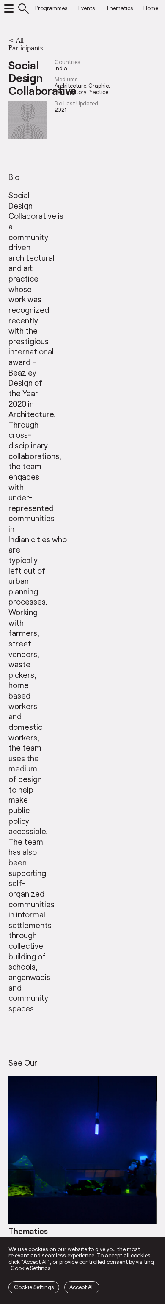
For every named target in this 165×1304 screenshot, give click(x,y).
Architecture (70, 86)
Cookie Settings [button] (34, 1287)
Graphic (98, 86)
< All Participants (25, 44)
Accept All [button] (81, 1287)
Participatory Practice (81, 92)
